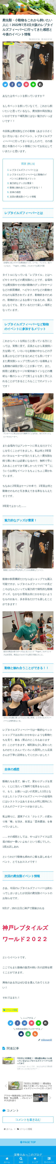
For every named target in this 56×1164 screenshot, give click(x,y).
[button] (50, 611)
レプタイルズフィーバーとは (24, 170)
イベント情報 (11, 1010)
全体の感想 (15, 192)
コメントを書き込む (28, 1119)
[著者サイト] (21, 1034)
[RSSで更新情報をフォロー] (35, 1034)
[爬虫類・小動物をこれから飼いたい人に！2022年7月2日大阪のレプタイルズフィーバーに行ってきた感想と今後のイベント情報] (19, 84)
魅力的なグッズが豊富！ (22, 183)
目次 (23, 163)
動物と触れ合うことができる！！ (26, 187)
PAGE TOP (29, 1142)
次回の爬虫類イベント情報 (23, 196)
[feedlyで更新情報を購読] (28, 1034)
